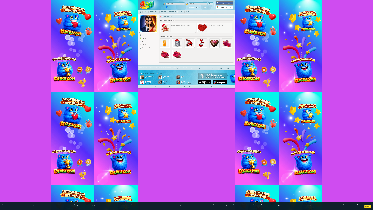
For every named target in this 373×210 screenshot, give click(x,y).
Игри (145, 12)
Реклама (230, 68)
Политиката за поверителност (141, 205)
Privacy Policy (215, 68)
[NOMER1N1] (142, 82)
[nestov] (178, 82)
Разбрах (367, 206)
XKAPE (165, 81)
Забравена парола (193, 7)
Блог (187, 12)
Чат (143, 41)
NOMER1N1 (148, 81)
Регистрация (203, 7)
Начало (180, 68)
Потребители (154, 12)
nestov (183, 81)
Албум (144, 45)
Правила (223, 68)
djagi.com (147, 5)
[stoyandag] (160, 77)
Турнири (163, 12)
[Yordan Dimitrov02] (142, 77)
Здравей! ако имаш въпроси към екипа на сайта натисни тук (215, 76)
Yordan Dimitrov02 (150, 76)
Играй (144, 38)
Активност (172, 12)
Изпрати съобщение (148, 48)
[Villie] (178, 77)
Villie (182, 76)
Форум (181, 12)
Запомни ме (170, 7)
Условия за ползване (204, 68)
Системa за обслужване (190, 68)
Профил (144, 35)
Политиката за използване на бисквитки (246, 205)
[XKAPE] (160, 82)
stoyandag (166, 76)
